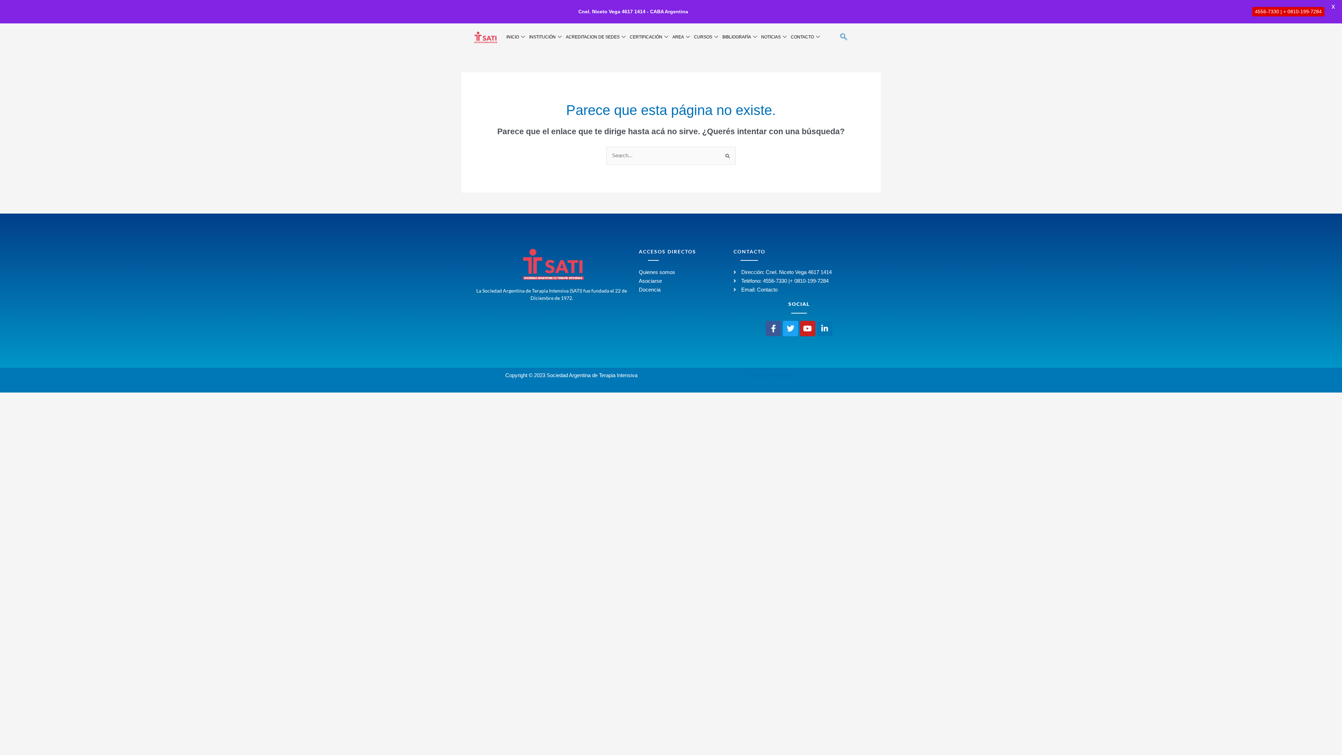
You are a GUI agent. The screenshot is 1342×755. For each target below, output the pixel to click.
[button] (844, 37)
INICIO (512, 37)
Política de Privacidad (770, 375)
